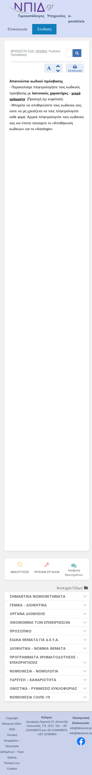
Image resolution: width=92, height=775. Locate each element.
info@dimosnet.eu (81, 733)
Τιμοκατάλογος (31, 16)
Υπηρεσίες (56, 16)
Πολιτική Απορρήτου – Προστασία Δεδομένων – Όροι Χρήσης (12, 746)
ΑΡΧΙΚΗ (41, 51)
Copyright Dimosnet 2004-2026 (12, 724)
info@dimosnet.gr (81, 728)
